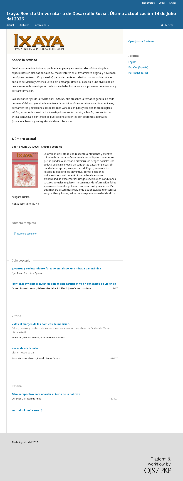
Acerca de (41, 25)
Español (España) (138, 67)
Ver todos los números (25, 410)
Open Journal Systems (141, 41)
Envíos (173, 2)
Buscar (168, 25)
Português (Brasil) (138, 72)
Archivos (24, 25)
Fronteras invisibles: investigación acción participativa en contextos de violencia (64, 283)
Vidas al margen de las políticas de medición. (61, 328)
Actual (10, 25)
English (132, 62)
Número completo (27, 233)
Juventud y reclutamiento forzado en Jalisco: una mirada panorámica (56, 268)
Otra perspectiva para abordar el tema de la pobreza (46, 394)
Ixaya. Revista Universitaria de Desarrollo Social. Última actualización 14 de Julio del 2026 (91, 16)
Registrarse (148, 2)
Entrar (162, 2)
